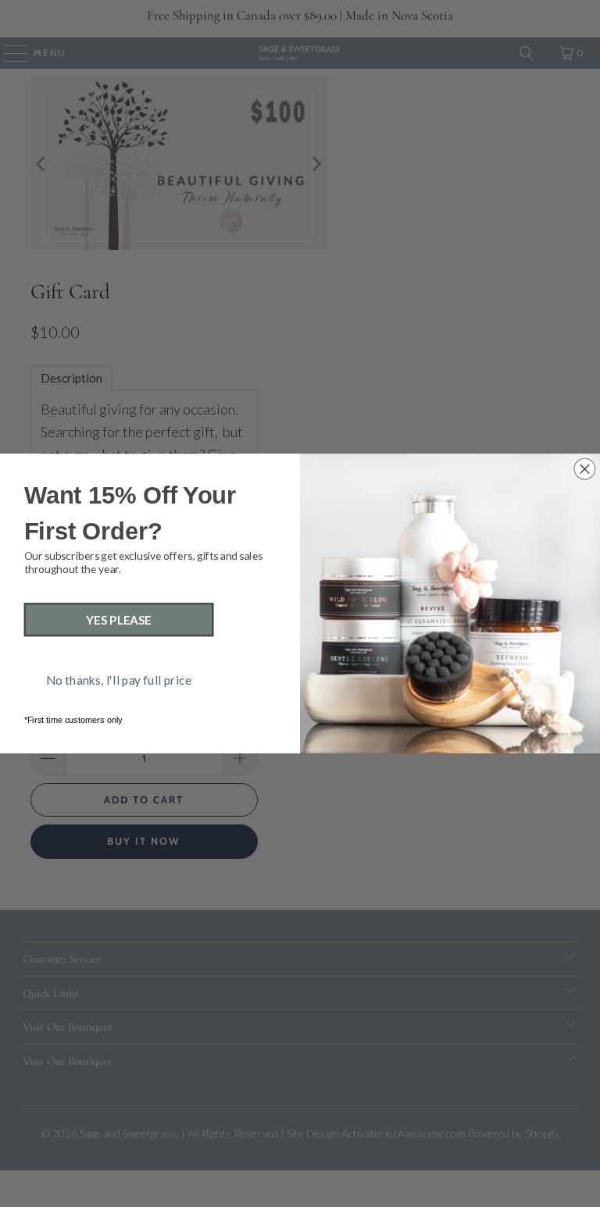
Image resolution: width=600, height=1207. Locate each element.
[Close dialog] (584, 468)
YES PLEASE (119, 620)
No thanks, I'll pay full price (119, 680)
